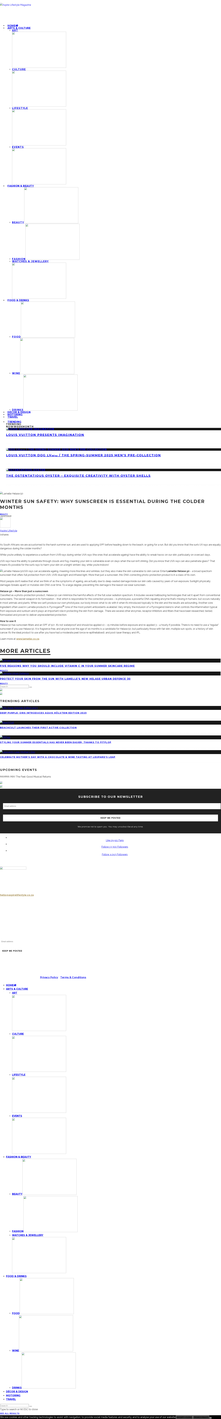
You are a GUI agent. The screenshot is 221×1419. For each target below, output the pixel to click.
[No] (210, 1417)
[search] (30, 687)
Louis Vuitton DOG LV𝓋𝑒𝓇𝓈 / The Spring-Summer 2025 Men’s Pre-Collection (83, 455)
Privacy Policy (49, 977)
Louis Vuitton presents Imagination (45, 435)
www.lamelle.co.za (27, 638)
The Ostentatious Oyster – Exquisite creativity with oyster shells (78, 475)
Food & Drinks (18, 300)
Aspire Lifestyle (8, 530)
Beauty (4, 514)
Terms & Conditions (73, 977)
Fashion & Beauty (21, 185)
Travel (13, 417)
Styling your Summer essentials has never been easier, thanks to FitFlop (55, 742)
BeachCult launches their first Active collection (38, 727)
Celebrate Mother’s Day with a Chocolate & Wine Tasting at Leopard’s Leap (57, 757)
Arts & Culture (19, 28)
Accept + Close (184, 1417)
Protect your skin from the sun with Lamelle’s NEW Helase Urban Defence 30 (65, 678)
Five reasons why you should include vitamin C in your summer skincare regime (67, 666)
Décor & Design (17, 1391)
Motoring (13, 1395)
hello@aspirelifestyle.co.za (17, 895)
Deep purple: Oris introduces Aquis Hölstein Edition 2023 (43, 713)
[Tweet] (1, 538)
